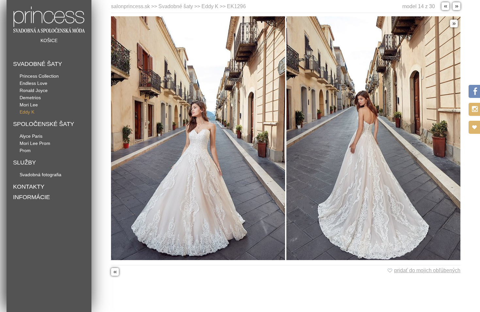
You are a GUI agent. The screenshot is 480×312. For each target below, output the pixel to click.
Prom (25, 150)
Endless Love (33, 83)
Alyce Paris (31, 136)
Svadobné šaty (37, 64)
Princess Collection (39, 76)
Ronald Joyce (34, 90)
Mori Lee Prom (35, 143)
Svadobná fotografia (40, 174)
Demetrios (30, 97)
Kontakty (28, 186)
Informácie (31, 197)
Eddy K (27, 112)
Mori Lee (29, 104)
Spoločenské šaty (43, 124)
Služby (24, 162)
